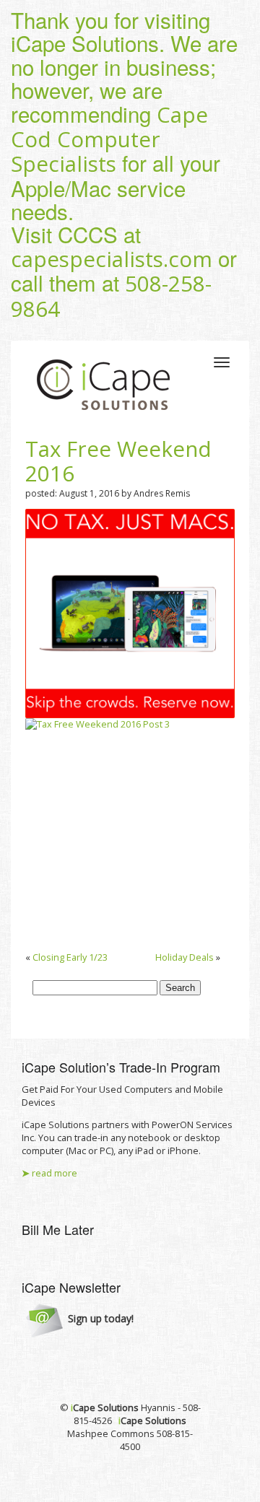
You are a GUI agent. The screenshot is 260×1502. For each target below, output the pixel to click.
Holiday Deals (184, 957)
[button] (80, 1319)
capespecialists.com (111, 259)
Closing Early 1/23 (70, 957)
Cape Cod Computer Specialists (109, 139)
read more (49, 1172)
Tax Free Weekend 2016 (118, 461)
